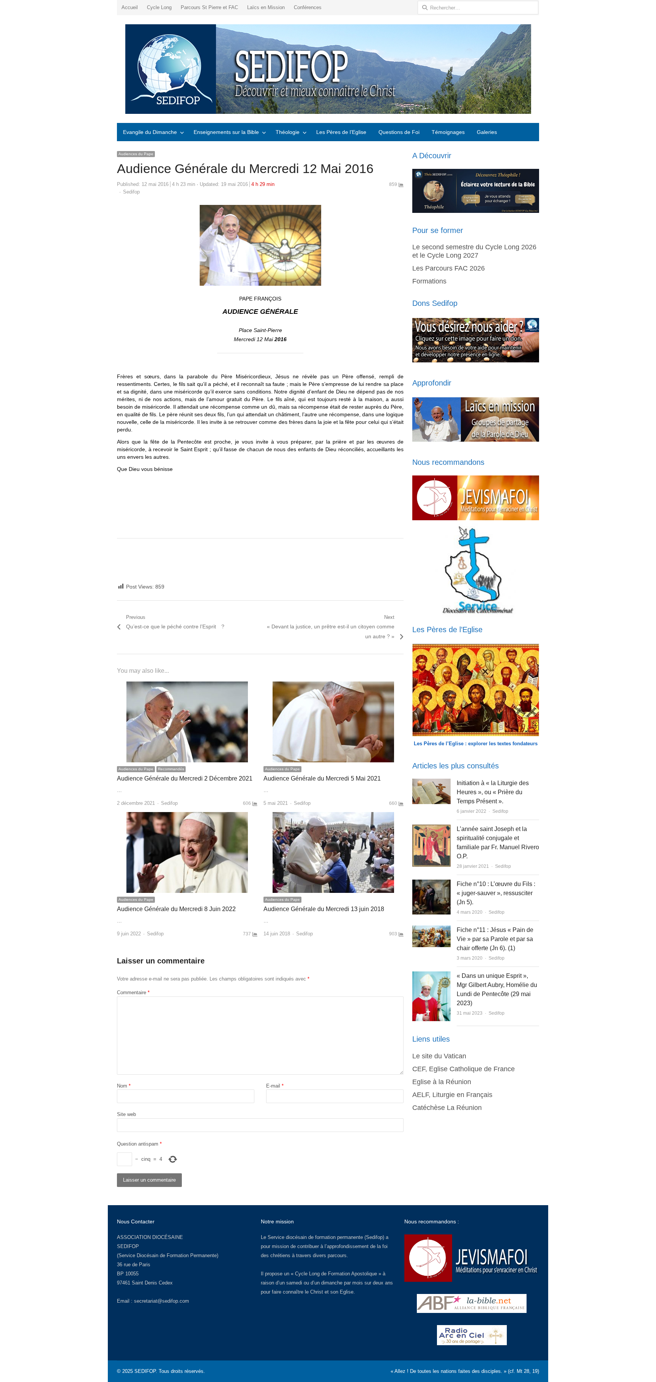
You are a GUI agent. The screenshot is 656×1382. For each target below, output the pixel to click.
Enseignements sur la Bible (226, 132)
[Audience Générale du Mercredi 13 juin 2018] (333, 816)
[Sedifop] (328, 69)
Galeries (487, 132)
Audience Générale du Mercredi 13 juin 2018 (323, 909)
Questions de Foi (398, 132)
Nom (124, 1086)
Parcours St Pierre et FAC (209, 7)
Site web (126, 1114)
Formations (429, 281)
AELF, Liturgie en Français (452, 1095)
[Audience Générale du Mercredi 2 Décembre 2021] (187, 686)
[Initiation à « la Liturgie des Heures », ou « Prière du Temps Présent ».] (431, 783)
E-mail (275, 1086)
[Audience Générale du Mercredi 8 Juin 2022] (187, 816)
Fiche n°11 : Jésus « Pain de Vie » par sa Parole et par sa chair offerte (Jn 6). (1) (495, 939)
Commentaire (133, 992)
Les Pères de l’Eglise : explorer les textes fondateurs (476, 743)
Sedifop (131, 192)
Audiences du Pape (135, 154)
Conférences (308, 7)
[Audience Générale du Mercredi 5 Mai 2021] (333, 686)
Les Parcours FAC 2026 (448, 268)
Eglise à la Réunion (441, 1082)
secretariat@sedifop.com (161, 1301)
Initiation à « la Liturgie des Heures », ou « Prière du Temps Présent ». (493, 792)
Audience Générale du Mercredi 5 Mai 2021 (322, 778)
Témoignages (448, 132)
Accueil (129, 7)
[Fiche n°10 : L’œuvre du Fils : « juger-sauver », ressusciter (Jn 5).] (431, 884)
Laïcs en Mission (266, 7)
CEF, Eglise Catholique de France (463, 1069)
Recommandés (171, 769)
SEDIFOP (128, 1246)
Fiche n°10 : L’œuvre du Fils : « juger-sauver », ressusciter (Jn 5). (496, 893)
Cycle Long (159, 7)
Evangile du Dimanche (150, 132)
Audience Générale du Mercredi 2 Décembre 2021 (184, 778)
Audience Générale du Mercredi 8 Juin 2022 (176, 909)
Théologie (288, 132)
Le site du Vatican (439, 1056)
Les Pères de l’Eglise (341, 132)
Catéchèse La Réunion (447, 1107)
